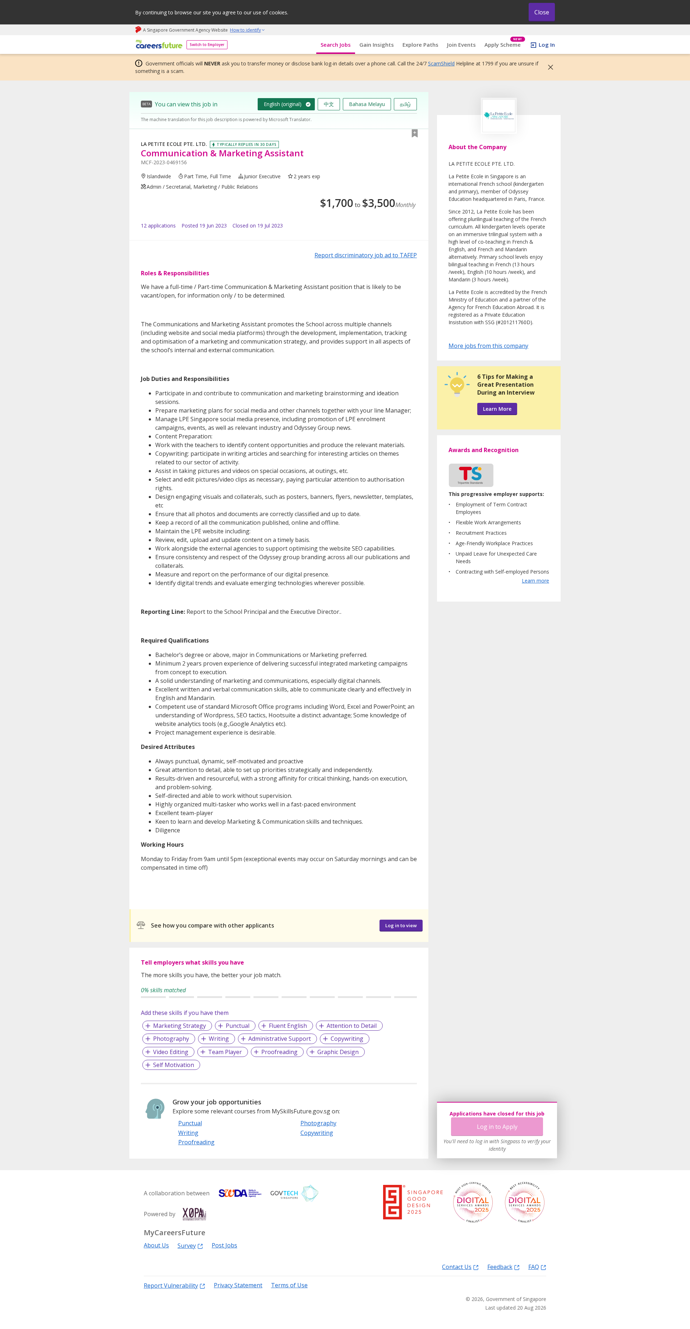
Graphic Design (338, 1052)
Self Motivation (173, 1065)
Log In (547, 44)
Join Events (461, 44)
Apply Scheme (503, 45)
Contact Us (457, 1266)
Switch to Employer (207, 44)
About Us (156, 1245)
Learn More (497, 408)
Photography (171, 1039)
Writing (219, 1039)
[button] (548, 67)
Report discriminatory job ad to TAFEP (365, 255)
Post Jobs (224, 1245)
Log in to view (401, 925)
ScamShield (441, 63)
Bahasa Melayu (367, 104)
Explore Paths (420, 44)
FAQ (533, 1266)
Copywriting (347, 1039)
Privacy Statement (238, 1285)
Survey (187, 1245)
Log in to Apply (497, 1127)
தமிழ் (405, 104)
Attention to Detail (352, 1026)
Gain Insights (376, 44)
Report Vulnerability (171, 1285)
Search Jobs (336, 44)
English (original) (283, 104)
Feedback (499, 1266)
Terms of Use (289, 1285)
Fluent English (288, 1026)
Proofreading (279, 1052)
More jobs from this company (488, 345)
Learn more (535, 580)
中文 (329, 104)
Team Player (225, 1052)
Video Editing (170, 1052)
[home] (158, 45)
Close (541, 12)
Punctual (237, 1026)
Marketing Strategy (179, 1026)
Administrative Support (279, 1039)
